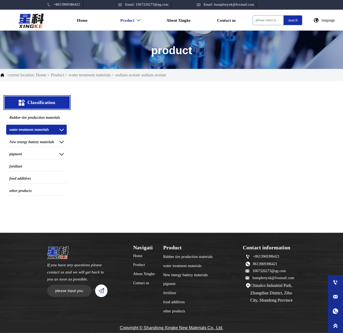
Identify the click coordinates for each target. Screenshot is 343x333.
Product (57, 75)
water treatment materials (90, 75)
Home (41, 75)
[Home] (31, 20)
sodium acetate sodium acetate (140, 75)
